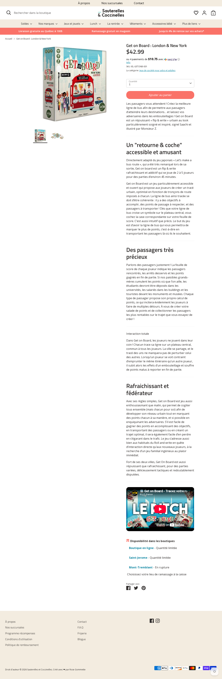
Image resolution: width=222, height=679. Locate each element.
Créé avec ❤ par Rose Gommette (69, 669)
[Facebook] (152, 621)
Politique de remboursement (22, 645)
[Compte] (204, 12)
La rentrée (113, 23)
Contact (139, 3)
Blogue (82, 639)
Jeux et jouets (72, 23)
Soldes (25, 23)
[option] (181, 31)
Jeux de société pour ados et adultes (157, 70)
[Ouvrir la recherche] (8, 12)
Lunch (94, 23)
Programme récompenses (20, 633)
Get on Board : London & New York (33, 38)
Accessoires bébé (162, 23)
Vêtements (136, 23)
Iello (128, 62)
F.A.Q (80, 627)
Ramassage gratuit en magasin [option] (111, 31)
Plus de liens (190, 23)
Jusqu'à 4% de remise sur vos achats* (181, 31)
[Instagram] (158, 621)
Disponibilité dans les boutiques (152, 541)
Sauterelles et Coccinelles (39, 669)
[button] (160, 59)
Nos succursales (112, 3)
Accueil (8, 38)
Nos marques (47, 23)
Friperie (82, 633)
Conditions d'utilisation (18, 639)
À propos (84, 3)
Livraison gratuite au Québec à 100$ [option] (40, 31)
